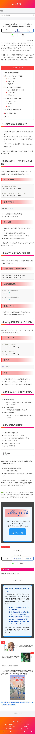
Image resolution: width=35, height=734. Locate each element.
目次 (16, 68)
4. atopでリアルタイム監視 (13, 98)
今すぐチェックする (17, 533)
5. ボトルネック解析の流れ (13, 109)
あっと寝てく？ (9, 724)
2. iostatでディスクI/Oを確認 (13, 76)
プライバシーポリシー (9, 726)
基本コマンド (11, 81)
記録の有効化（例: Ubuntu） (16, 90)
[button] (33, 15)
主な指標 (10, 84)
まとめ (7, 116)
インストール (11, 78)
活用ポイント (11, 95)
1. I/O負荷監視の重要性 (12, 72)
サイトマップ (26, 724)
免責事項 (26, 726)
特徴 (9, 106)
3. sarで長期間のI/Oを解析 (13, 87)
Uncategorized (6, 546)
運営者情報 (9, 729)
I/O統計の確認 (12, 92)
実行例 (10, 104)
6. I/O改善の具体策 (10, 113)
